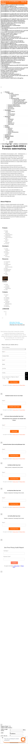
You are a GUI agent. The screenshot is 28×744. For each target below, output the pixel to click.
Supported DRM (15, 98)
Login (8, 138)
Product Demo (11, 113)
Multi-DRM (10, 93)
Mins (24, 730)
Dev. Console (7, 256)
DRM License (7, 285)
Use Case (10, 120)
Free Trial (7, 137)
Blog (9, 117)
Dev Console (11, 115)
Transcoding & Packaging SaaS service (13, 191)
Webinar (10, 121)
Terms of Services (4, 331)
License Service (15, 94)
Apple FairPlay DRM (18, 101)
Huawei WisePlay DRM (19, 103)
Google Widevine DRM (19, 99)
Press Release (7, 300)
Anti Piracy (10, 107)
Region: (3, 726)
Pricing (6, 125)
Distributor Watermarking (14, 106)
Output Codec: (4, 727)
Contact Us (8, 134)
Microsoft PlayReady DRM (20, 102)
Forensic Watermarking (14, 104)
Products (7, 92)
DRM (2, 161)
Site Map (22, 331)
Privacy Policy (11, 331)
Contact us (5, 278)
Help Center (11, 124)
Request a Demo (9, 136)
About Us (10, 128)
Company (7, 127)
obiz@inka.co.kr (8, 339)
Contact (7, 297)
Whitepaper (11, 119)
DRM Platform (11, 111)
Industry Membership (13, 132)
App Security (11, 108)
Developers (8, 110)
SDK (12, 97)
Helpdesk (7, 261)
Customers (10, 130)
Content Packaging (8, 287)
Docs (9, 112)
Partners (10, 129)
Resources (7, 116)
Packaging (13, 95)
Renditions (12, 733)
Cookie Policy (17, 331)
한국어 (5, 313)
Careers (7, 298)
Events (9, 133)
